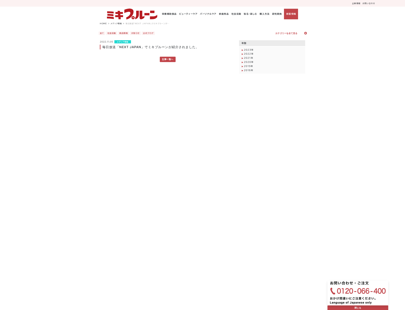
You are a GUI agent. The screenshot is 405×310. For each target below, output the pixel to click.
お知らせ (135, 33)
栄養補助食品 (169, 14)
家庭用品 (224, 14)
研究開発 (277, 14)
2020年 (249, 62)
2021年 (248, 58)
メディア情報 (116, 23)
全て (102, 33)
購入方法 (264, 14)
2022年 (249, 54)
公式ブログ (148, 33)
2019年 (248, 66)
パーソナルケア (208, 14)
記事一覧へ (167, 59)
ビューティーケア (188, 14)
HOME (103, 23)
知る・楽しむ (250, 14)
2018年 (248, 70)
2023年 (249, 50)
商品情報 (123, 33)
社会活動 (236, 14)
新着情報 (291, 14)
